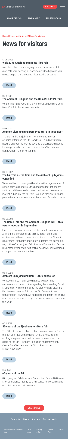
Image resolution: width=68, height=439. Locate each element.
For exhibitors (53, 19)
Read (9, 85)
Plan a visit (34, 19)
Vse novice (34, 408)
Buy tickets (50, 7)
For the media (50, 419)
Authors (61, 430)
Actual (25, 36)
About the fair (14, 19)
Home (5, 36)
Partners (35, 419)
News (26, 419)
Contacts (15, 419)
